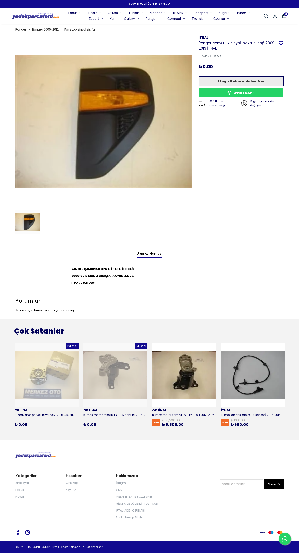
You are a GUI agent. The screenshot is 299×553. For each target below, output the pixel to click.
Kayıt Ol (71, 490)
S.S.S (119, 490)
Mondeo (156, 13)
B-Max (178, 13)
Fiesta (92, 13)
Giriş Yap (72, 483)
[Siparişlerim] (275, 16)
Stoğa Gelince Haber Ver (241, 81)
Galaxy (129, 18)
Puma (241, 13)
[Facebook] (17, 532)
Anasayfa (22, 483)
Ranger (151, 18)
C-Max (113, 13)
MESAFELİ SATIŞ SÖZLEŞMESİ (134, 497)
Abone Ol (273, 484)
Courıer (219, 18)
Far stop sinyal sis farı (80, 29)
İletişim (121, 483)
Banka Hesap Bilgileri (130, 517)
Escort (94, 18)
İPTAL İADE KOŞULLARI (130, 510)
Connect (174, 18)
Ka (112, 18)
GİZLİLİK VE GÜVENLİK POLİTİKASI (137, 504)
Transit (197, 18)
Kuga (223, 13)
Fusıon (134, 13)
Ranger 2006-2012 (45, 29)
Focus (72, 13)
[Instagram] (27, 532)
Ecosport (201, 13)
